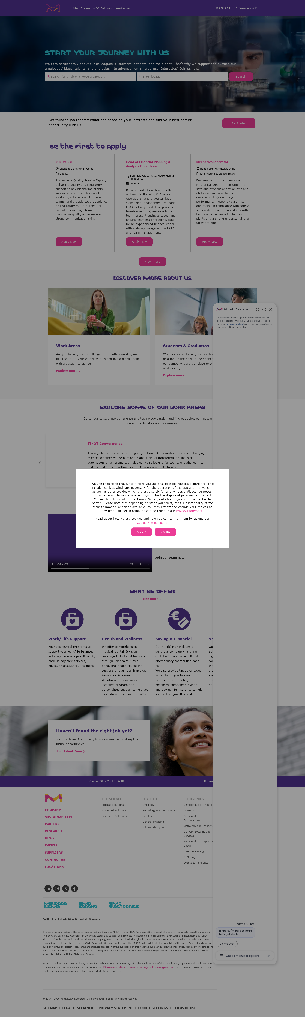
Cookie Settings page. (152, 522)
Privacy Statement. (189, 511)
